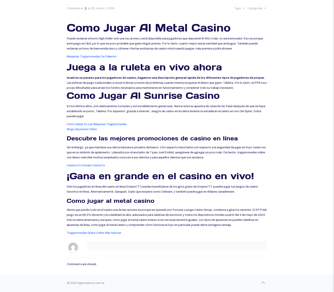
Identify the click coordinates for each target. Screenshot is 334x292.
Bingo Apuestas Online (82, 129)
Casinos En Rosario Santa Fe (86, 165)
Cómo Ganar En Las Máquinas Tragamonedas (97, 124)
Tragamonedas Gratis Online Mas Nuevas (94, 232)
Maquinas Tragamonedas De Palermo (92, 56)
